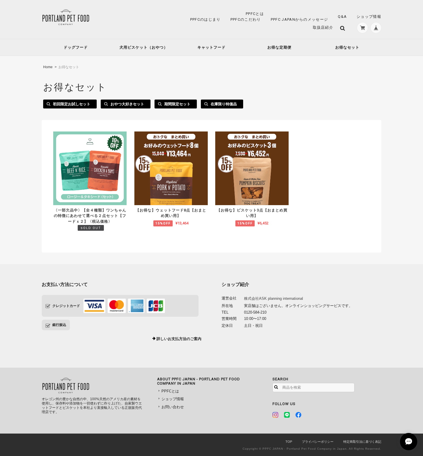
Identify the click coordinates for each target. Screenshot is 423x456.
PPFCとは (255, 14)
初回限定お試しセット (71, 104)
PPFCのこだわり (245, 19)
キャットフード (211, 47)
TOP (288, 441)
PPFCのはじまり (205, 19)
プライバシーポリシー (318, 441)
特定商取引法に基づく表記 (362, 441)
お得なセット (347, 47)
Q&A (342, 16)
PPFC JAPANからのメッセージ (299, 19)
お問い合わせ (172, 407)
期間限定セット (177, 104)
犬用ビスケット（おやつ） (143, 47)
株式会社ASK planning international (273, 298)
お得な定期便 (279, 47)
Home (48, 67)
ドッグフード (76, 47)
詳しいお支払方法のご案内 (179, 339)
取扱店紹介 (323, 27)
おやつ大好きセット (127, 104)
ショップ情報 (369, 16)
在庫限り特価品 (224, 104)
